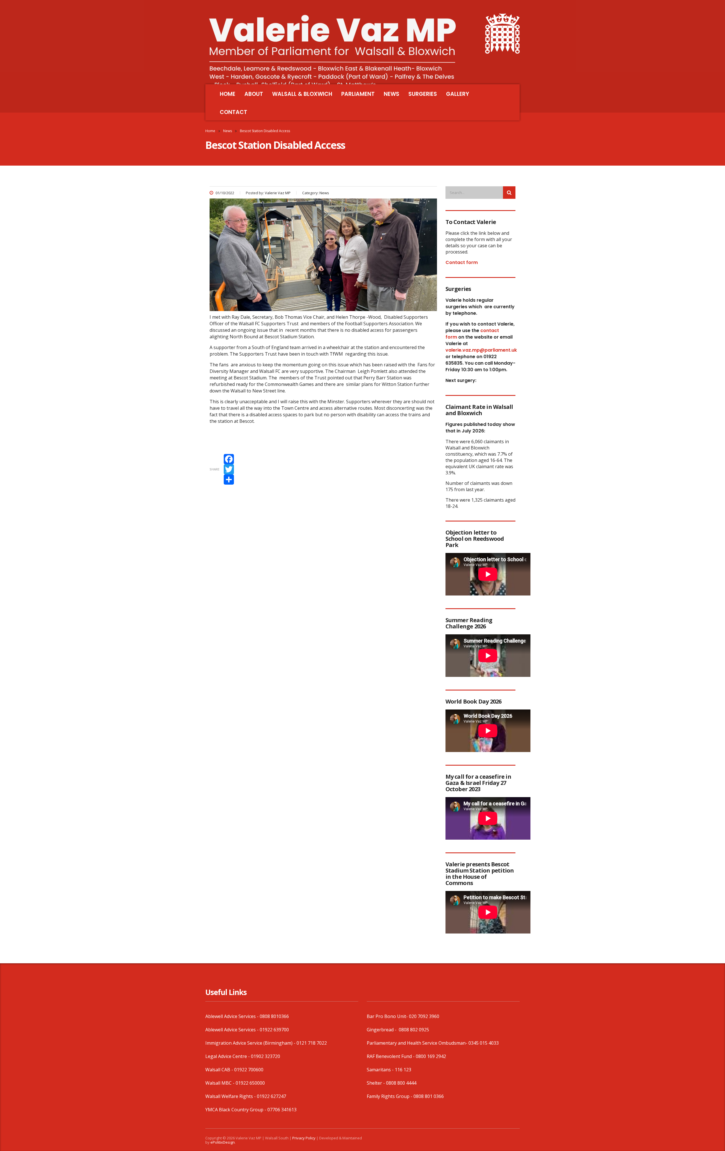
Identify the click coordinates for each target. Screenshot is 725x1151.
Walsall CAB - (219, 1069)
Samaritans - (381, 1069)
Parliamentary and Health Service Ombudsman (416, 1043)
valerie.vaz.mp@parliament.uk (481, 350)
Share (214, 469)
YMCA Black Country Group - (236, 1109)
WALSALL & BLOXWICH (302, 94)
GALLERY (457, 94)
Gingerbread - (382, 1030)
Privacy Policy (303, 1138)
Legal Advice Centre (226, 1056)
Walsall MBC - (220, 1083)
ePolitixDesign (222, 1142)
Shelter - (376, 1083)
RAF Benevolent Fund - (391, 1056)
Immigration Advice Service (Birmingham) (249, 1043)
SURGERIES (422, 94)
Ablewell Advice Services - (232, 1016)
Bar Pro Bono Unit (386, 1016)
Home (210, 130)
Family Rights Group (388, 1096)
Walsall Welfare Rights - (231, 1096)
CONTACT (233, 112)
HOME (227, 94)
